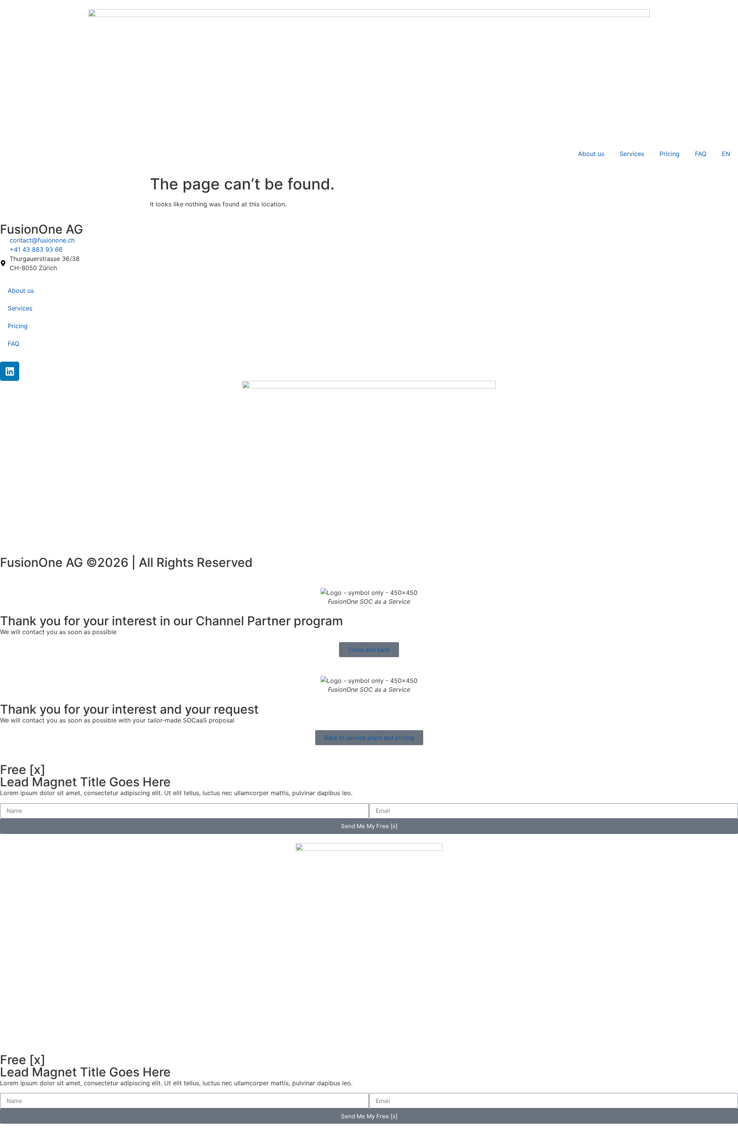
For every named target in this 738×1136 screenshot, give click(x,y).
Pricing (670, 154)
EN (726, 154)
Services (632, 154)
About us (591, 154)
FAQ (700, 154)
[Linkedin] (9, 371)
